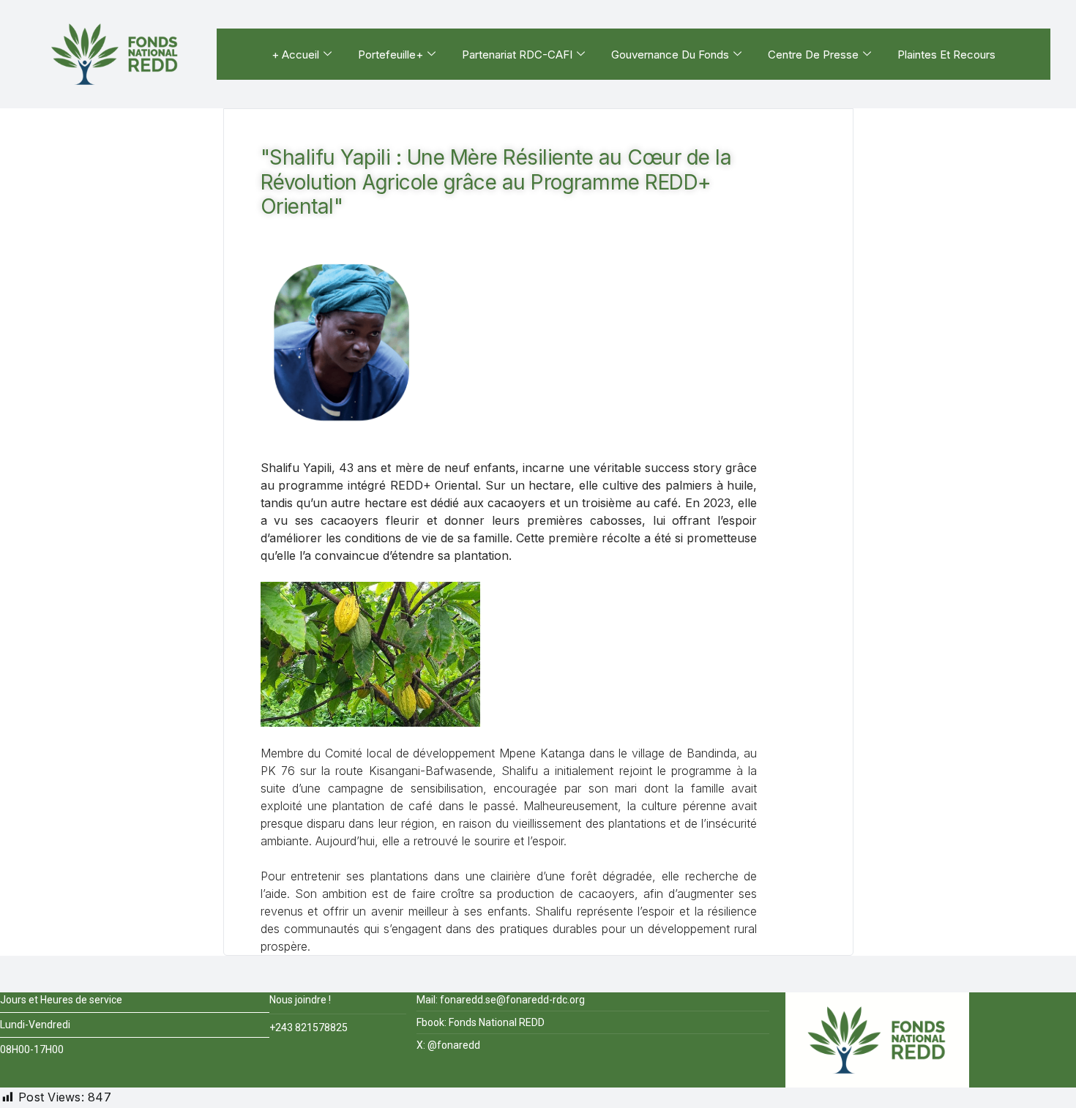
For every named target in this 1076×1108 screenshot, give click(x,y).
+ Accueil (295, 54)
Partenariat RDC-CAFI (517, 54)
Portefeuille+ (390, 54)
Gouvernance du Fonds (670, 54)
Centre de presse (813, 54)
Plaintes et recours (946, 54)
